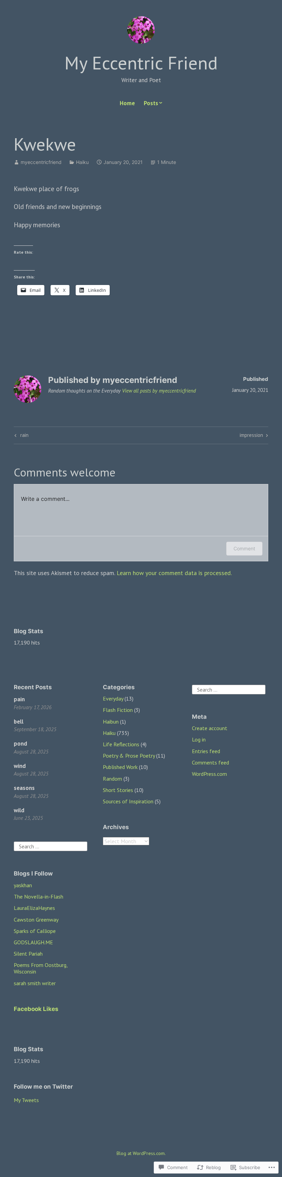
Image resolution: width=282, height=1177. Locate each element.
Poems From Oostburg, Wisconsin (40, 968)
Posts (151, 103)
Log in (199, 739)
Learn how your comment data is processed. (174, 573)
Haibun (111, 721)
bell (18, 721)
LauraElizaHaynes (34, 907)
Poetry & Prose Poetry (129, 755)
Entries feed (206, 751)
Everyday (113, 698)
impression (251, 436)
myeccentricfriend (41, 162)
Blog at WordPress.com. (141, 1153)
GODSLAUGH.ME (33, 942)
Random (112, 778)
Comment (244, 548)
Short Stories (118, 789)
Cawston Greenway (36, 919)
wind (20, 766)
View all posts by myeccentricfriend (159, 390)
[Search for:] (50, 845)
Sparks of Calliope (35, 930)
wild (19, 810)
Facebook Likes (36, 1008)
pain (19, 699)
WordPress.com (209, 773)
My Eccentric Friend (141, 63)
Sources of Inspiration (128, 801)
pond (20, 743)
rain (21, 436)
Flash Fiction (118, 709)
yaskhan (23, 885)
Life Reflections (121, 744)
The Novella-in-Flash (38, 896)
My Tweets (26, 1100)
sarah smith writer (35, 983)
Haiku (82, 162)
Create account (209, 728)
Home (127, 103)
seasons (24, 788)
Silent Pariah (28, 953)
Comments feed (210, 762)
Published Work (120, 766)
